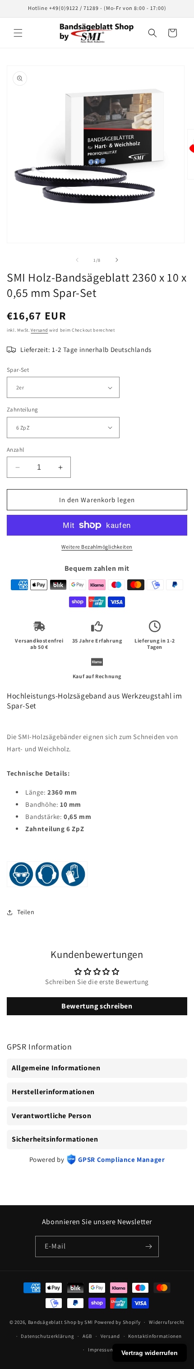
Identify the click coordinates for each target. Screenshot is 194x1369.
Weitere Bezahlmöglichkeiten (97, 546)
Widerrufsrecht (167, 1322)
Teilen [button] (26, 912)
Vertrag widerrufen (149, 1352)
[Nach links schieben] (77, 260)
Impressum (101, 1349)
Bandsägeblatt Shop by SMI (60, 1322)
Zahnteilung (22, 409)
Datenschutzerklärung (47, 1336)
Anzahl (15, 449)
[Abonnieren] (148, 1246)
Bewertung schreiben (96, 1006)
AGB (87, 1336)
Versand (39, 330)
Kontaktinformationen (154, 1336)
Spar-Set (18, 370)
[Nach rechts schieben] (117, 260)
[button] (18, 33)
